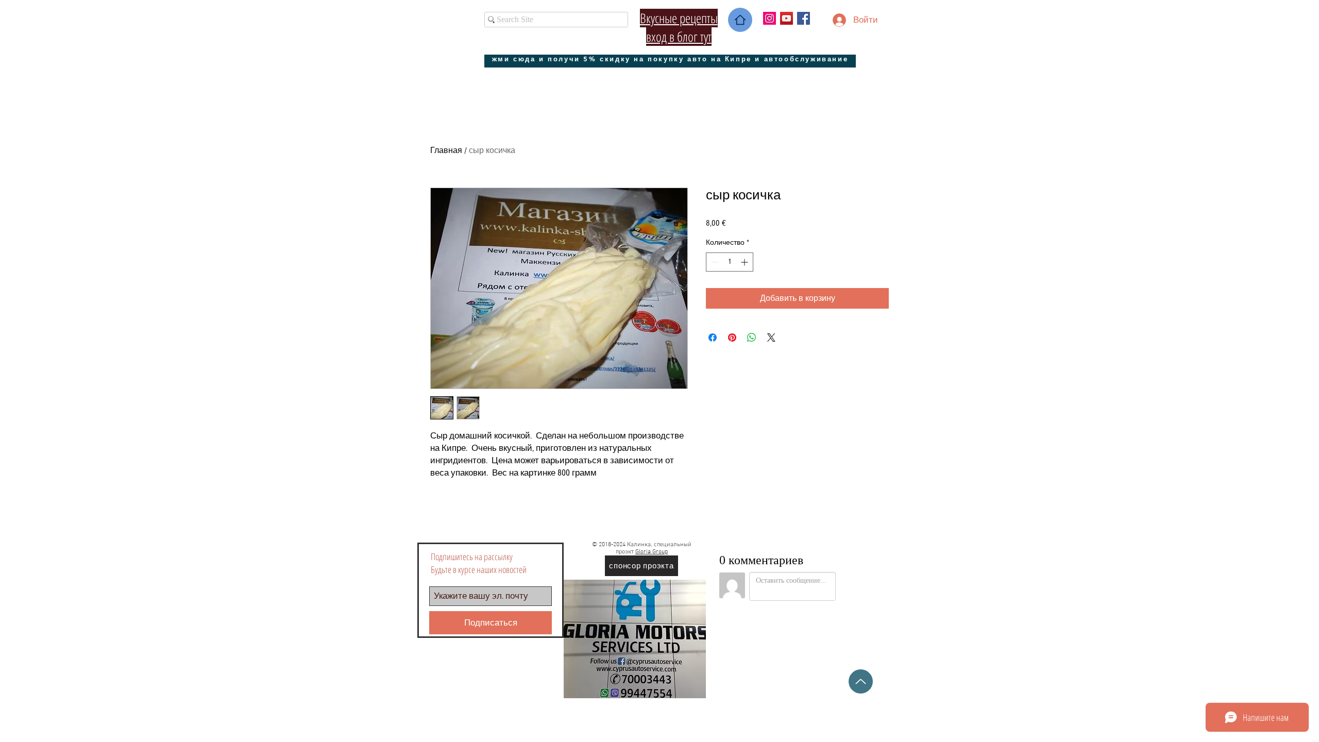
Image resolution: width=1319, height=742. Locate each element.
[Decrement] (713, 262)
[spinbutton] (729, 262)
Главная (446, 150)
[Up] (861, 681)
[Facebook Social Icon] (803, 18)
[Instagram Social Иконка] (769, 18)
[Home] (740, 20)
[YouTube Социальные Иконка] (786, 18)
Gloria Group (651, 551)
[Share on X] (771, 337)
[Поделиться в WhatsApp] (752, 337)
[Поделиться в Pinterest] (732, 337)
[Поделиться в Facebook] (712, 337)
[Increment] (745, 262)
